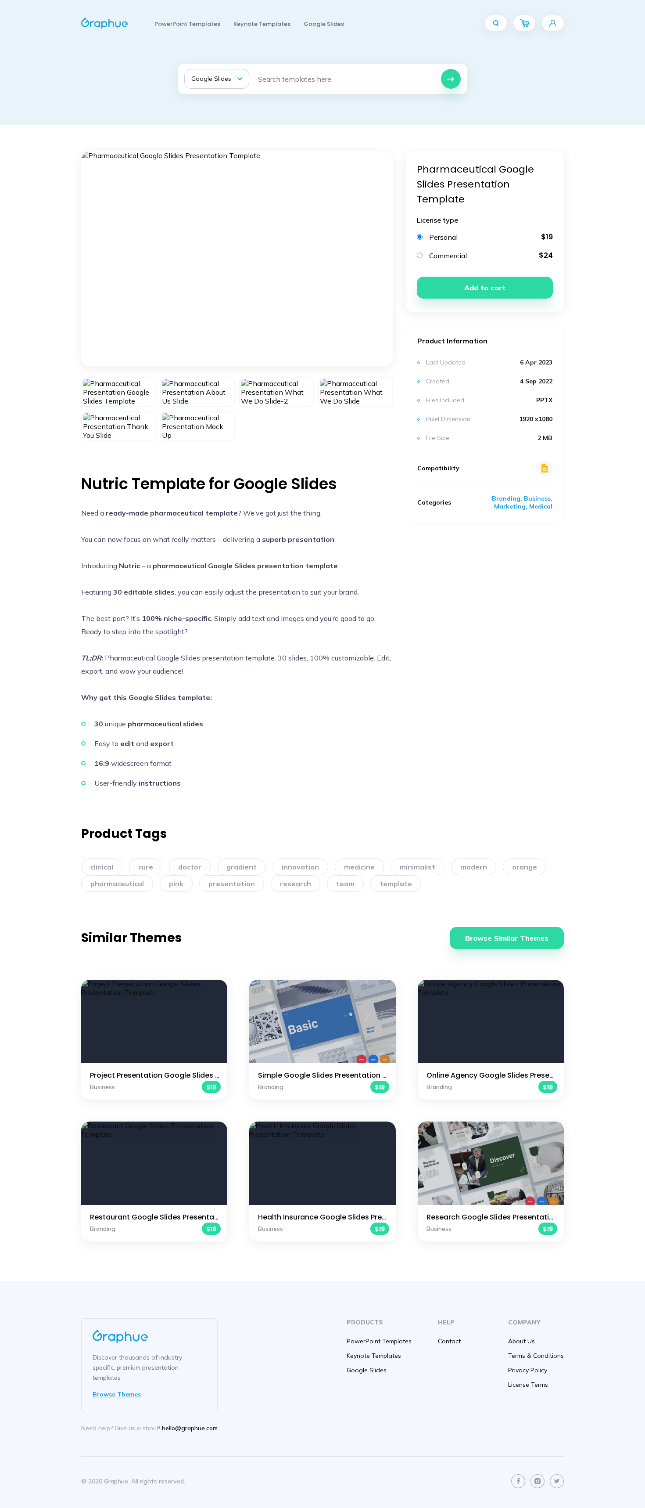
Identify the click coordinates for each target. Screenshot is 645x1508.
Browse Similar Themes (506, 938)
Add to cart (484, 287)
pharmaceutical (117, 883)
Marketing (510, 506)
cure (145, 866)
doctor (189, 866)
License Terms (528, 1385)
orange (524, 866)
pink (176, 883)
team (345, 883)
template (396, 883)
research (295, 883)
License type (437, 220)
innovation (300, 866)
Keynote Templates (261, 24)
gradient (241, 866)
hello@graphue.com (190, 1428)
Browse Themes (117, 1394)
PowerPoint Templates (187, 24)
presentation (231, 883)
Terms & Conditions (536, 1356)
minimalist (417, 866)
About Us (521, 1341)
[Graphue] (104, 23)
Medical (540, 506)
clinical (101, 866)
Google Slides (324, 24)
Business (537, 498)
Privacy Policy (527, 1370)
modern (473, 866)
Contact (449, 1341)
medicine (359, 866)
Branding (506, 498)
